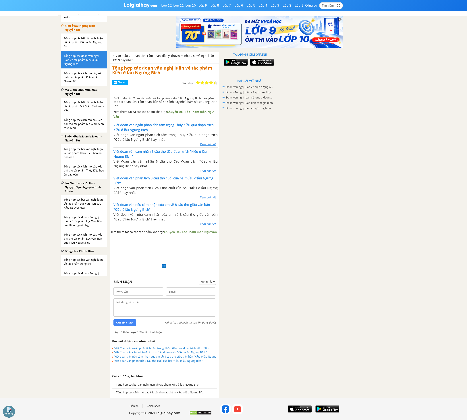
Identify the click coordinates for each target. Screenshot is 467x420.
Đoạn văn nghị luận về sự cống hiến (248, 108)
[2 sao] (202, 82)
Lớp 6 (239, 5)
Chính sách (153, 406)
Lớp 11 (178, 5)
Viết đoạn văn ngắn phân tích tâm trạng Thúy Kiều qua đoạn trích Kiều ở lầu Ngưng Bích (161, 348)
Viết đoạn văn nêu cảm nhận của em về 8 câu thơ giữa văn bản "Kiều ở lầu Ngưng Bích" (165, 356)
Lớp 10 (190, 5)
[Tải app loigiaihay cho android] (235, 62)
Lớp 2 (287, 5)
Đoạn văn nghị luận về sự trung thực (249, 92)
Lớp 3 (275, 5)
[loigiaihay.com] (140, 7)
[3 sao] (206, 82)
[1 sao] (198, 82)
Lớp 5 (251, 5)
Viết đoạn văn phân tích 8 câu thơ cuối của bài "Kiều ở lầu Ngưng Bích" (158, 360)
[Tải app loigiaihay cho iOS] (261, 62)
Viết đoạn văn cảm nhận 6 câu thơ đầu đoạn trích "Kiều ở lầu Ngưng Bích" (160, 352)
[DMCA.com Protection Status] (201, 414)
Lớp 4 (263, 5)
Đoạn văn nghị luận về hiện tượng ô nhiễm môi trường (249, 87)
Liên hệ (134, 406)
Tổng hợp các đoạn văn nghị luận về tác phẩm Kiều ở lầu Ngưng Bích (162, 70)
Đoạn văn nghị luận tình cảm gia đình (249, 102)
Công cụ (311, 5)
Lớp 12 (166, 5)
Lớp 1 (299, 5)
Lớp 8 (215, 5)
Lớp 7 (227, 5)
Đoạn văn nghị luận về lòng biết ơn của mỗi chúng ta (249, 97)
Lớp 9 (202, 5)
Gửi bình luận (124, 322)
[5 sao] (215, 82)
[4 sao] (211, 82)
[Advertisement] (164, 248)
